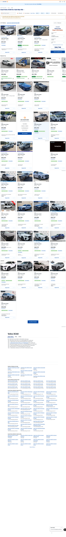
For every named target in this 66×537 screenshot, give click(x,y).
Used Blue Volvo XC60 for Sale (26, 367)
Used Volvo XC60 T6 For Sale (13, 425)
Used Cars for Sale (3, 7)
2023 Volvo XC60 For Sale (25, 380)
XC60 (12, 7)
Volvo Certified (4, 37)
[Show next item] (47, 117)
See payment (3, 43)
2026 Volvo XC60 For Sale (12, 380)
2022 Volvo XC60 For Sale (25, 383)
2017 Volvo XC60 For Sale (51, 380)
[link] (3, 45)
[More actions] (14, 52)
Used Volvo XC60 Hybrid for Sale (14, 371)
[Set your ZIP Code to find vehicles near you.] (24, 10)
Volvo (9, 7)
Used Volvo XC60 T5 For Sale (38, 421)
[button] (60, 1)
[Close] (61, 527)
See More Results (33, 321)
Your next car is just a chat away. (33, 4)
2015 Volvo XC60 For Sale (51, 386)
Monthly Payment (53, 32)
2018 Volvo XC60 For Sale (38, 386)
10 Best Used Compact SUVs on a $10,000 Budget (19, 342)
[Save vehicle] (15, 27)
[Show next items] (64, 13)
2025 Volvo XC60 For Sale (12, 383)
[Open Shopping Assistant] (65, 529)
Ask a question (25, 133)
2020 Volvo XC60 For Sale (38, 380)
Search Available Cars (58, 51)
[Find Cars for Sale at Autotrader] (5, 1)
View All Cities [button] (32, 447)
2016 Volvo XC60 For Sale (51, 383)
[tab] (10, 337)
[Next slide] (64, 69)
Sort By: (55, 22)
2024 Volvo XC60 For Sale (12, 386)
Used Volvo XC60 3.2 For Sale (26, 408)
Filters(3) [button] (20, 13)
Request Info (7, 52)
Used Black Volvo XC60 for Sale (39, 376)
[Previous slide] (2, 69)
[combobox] (8, 13)
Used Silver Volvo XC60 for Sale (26, 374)
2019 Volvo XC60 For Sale (38, 383)
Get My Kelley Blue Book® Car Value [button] (58, 44)
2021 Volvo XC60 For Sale (25, 386)
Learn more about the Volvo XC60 (13, 22)
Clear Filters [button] (32, 13)
